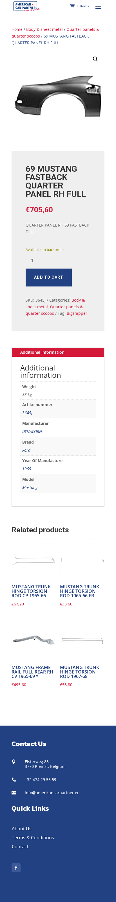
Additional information (42, 352)
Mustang (29, 487)
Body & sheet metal (44, 29)
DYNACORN (32, 431)
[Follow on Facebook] (16, 867)
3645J (27, 412)
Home (17, 29)
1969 (26, 468)
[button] (95, 59)
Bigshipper (77, 313)
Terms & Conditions (33, 838)
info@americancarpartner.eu (52, 792)
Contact (20, 846)
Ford (26, 450)
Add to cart (48, 277)
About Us (22, 829)
